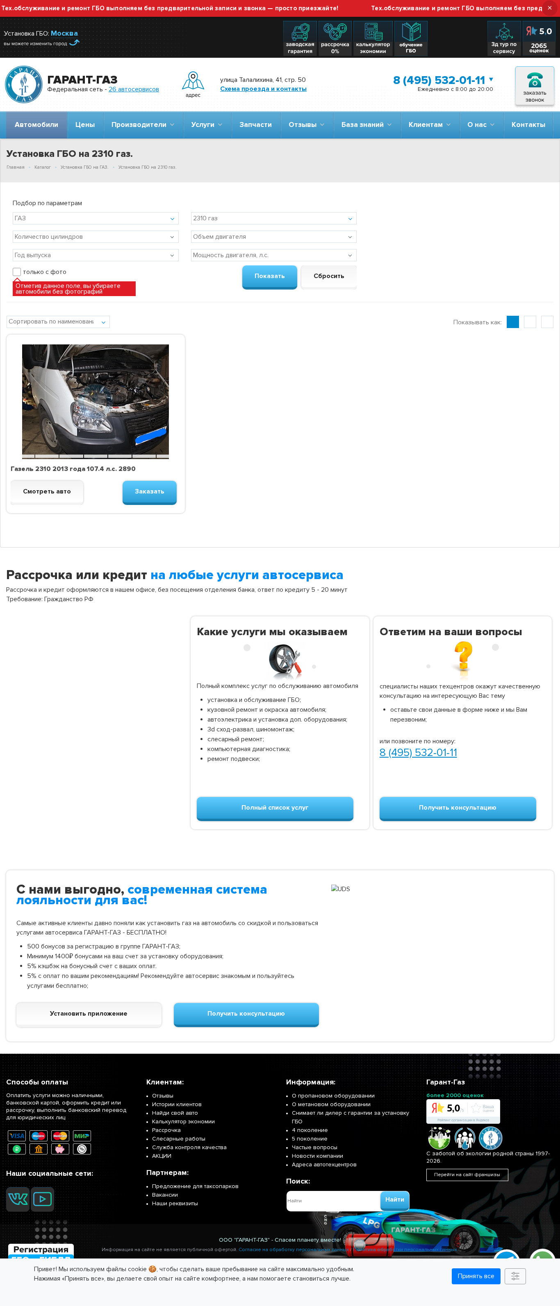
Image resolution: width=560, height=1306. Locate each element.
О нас (478, 124)
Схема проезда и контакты (263, 89)
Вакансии (165, 1194)
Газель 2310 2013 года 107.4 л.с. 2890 (73, 469)
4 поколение (310, 1130)
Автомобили (36, 124)
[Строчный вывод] (530, 322)
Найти (394, 1199)
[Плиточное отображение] (513, 322)
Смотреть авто (47, 491)
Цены (85, 124)
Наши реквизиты (175, 1203)
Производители (141, 124)
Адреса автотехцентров (324, 1164)
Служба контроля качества (189, 1147)
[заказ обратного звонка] (535, 84)
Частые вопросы (314, 1147)
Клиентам (427, 124)
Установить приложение (88, 1013)
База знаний (364, 124)
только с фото (44, 272)
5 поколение (310, 1138)
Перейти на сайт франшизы (467, 1175)
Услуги (204, 124)
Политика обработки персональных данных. (405, 1250)
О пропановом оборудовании (333, 1095)
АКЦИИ (161, 1155)
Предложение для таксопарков (195, 1186)
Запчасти (255, 124)
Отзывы (304, 124)
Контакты (528, 124)
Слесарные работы (178, 1138)
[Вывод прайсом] (547, 322)
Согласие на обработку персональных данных (294, 1250)
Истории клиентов (177, 1104)
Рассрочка (166, 1130)
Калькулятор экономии (183, 1121)
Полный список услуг (275, 808)
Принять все (476, 1276)
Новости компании (317, 1155)
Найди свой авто (175, 1112)
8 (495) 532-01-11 (439, 80)
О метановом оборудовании (331, 1104)
